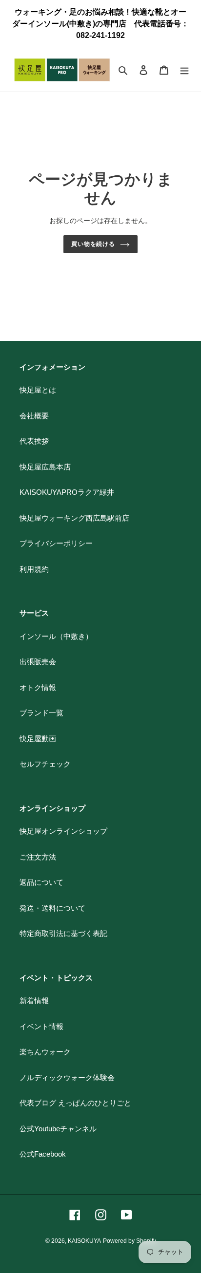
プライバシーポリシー (56, 543)
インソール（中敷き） (56, 636)
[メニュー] (184, 69)
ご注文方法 (38, 857)
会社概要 (34, 416)
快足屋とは (38, 390)
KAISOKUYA (84, 1240)
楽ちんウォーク (45, 1052)
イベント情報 (41, 1026)
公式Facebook (43, 1154)
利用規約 (34, 569)
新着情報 (34, 1000)
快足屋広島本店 (45, 467)
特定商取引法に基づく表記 (63, 933)
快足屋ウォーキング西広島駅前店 (74, 518)
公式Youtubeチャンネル (58, 1128)
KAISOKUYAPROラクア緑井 (67, 492)
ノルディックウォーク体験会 (67, 1077)
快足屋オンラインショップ (63, 831)
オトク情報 (38, 687)
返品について (41, 882)
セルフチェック (45, 764)
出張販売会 (38, 661)
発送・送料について (52, 908)
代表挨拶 (34, 441)
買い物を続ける (93, 244)
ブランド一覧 (41, 713)
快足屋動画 (38, 738)
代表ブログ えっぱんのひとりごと (75, 1103)
